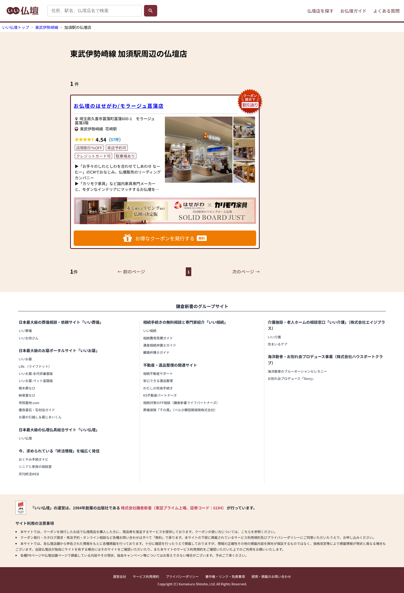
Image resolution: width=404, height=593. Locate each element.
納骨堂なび (27, 395)
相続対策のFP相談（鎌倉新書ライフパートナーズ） (181, 402)
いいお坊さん (28, 338)
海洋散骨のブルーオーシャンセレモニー (297, 371)
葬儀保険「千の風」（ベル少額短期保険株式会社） (180, 409)
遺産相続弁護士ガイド (159, 345)
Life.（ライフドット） (35, 366)
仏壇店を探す (320, 10)
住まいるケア (277, 344)
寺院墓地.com (29, 402)
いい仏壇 (25, 438)
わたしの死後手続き (158, 388)
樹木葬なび (27, 388)
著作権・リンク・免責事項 (225, 576)
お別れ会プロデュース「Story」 (291, 378)
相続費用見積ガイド (158, 338)
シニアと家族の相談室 (35, 466)
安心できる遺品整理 (158, 380)
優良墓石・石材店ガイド (37, 409)
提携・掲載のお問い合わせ (271, 576)
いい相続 (149, 330)
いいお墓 (25, 358)
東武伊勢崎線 (46, 27)
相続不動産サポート (158, 373)
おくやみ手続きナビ (33, 459)
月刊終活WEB (29, 473)
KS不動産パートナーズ (160, 395)
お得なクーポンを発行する (170, 238)
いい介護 (274, 336)
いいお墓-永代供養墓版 (36, 373)
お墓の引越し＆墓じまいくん (40, 416)
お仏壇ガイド (353, 10)
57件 (115, 139)
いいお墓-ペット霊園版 (36, 380)
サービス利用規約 (146, 576)
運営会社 (119, 576)
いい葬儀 (25, 330)
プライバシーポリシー (182, 576)
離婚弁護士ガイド (156, 352)
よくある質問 (386, 10)
